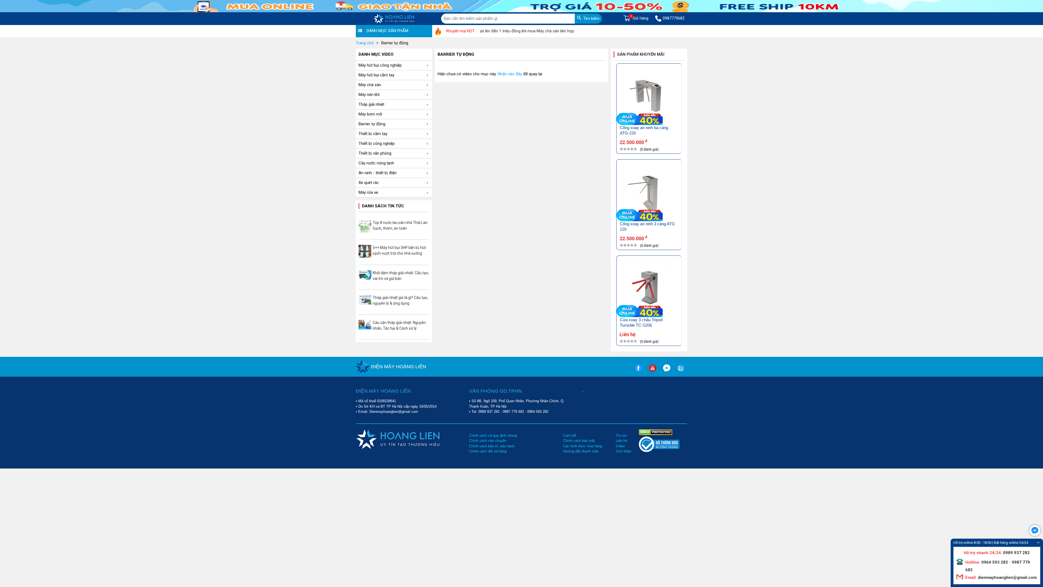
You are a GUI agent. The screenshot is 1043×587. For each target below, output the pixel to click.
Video (620, 446)
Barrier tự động (372, 123)
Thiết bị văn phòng (375, 153)
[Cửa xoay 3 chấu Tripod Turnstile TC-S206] (649, 289)
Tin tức (621, 435)
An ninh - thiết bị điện (378, 172)
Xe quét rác (369, 182)
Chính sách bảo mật (579, 441)
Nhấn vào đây (510, 73)
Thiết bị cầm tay (373, 133)
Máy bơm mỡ (370, 114)
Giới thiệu (623, 451)
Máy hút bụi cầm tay (376, 75)
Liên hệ (621, 441)
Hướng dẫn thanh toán (581, 451)
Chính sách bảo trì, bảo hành (492, 446)
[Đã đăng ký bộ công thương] (659, 451)
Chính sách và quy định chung (493, 435)
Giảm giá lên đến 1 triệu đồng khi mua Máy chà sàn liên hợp (503, 31)
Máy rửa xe (368, 192)
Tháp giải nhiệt (371, 104)
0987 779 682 (513, 412)
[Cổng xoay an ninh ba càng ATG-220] (649, 97)
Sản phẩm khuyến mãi (640, 54)
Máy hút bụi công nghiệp (380, 65)
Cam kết (569, 435)
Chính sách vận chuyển (487, 441)
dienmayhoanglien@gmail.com (1007, 577)
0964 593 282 (537, 412)
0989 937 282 (488, 412)
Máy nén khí (369, 94)
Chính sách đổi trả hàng (488, 451)
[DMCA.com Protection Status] (655, 432)
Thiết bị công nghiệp (377, 143)
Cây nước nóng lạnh (376, 163)
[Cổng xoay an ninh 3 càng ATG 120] (649, 193)
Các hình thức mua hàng (582, 446)
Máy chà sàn (370, 84)
